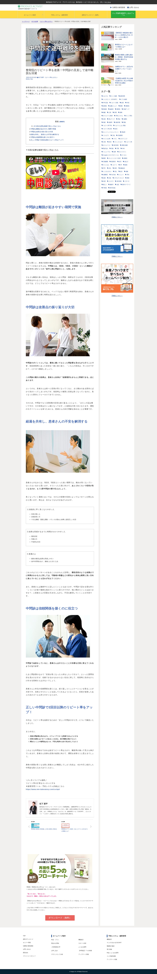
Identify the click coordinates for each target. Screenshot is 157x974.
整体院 (127, 106)
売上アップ (112, 119)
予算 (118, 148)
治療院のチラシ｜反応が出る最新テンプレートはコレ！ (124, 69)
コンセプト (106, 135)
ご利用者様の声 (55, 947)
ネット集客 (114, 96)
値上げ (126, 161)
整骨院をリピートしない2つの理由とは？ (123, 46)
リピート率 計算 (107, 128)
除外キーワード (126, 184)
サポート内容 (82, 943)
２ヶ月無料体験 (111, 956)
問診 (31, 79)
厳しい (105, 184)
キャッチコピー (119, 142)
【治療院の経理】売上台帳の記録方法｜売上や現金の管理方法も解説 (124, 81)
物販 (104, 112)
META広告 (112, 187)
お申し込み (54, 950)
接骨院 (105, 106)
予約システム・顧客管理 (59, 15)
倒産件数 (117, 122)
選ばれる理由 (55, 943)
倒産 (104, 122)
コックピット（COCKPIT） (110, 99)
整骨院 (28, 79)
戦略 (127, 171)
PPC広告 (105, 102)
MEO (115, 168)
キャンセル (106, 164)
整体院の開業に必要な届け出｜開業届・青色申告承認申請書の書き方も (124, 57)
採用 (115, 112)
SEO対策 (119, 181)
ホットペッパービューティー (110, 132)
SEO (110, 142)
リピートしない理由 (120, 125)
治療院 (125, 119)
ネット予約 (129, 115)
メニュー (121, 174)
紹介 (121, 171)
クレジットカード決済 (114, 158)
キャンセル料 (106, 138)
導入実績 (109, 949)
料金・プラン (55, 939)
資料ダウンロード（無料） (91, 15)
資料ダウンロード (28, 939)
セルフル (105, 96)
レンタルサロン (107, 171)
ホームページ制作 (30, 15)
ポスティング (123, 138)
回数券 (125, 158)
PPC (104, 168)
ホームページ (106, 145)
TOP (24, 936)
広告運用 (120, 135)
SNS (123, 148)
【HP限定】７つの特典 (85, 950)
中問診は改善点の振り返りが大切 (41, 132)
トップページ (26, 21)
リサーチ (127, 181)
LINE (104, 142)
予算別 (105, 187)
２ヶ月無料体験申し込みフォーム (123, 14)
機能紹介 (81, 939)
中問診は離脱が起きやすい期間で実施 (43, 129)
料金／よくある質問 (112, 952)
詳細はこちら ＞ (117, 217)
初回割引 (113, 161)
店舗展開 (105, 161)
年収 (128, 102)
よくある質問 (82, 947)
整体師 (105, 109)
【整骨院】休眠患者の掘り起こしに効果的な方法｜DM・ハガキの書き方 (124, 35)
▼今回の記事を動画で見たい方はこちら (47, 126)
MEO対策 (115, 145)
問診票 (123, 132)
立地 (113, 135)
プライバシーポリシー (29, 956)
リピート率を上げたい (46, 21)
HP (121, 164)
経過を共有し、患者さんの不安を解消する (44, 134)
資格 (121, 112)
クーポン (124, 155)
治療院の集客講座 (118, 7)
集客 (126, 164)
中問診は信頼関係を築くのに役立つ (42, 137)
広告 (110, 178)
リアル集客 (124, 99)
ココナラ (111, 181)
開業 (121, 106)
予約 (128, 174)
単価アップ (126, 109)
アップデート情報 (83, 954)
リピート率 (129, 142)
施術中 (111, 184)
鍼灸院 (111, 109)
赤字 (120, 161)
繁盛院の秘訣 (110, 946)
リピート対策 (114, 102)
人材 (110, 112)
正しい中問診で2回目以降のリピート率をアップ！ (47, 140)
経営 (122, 102)
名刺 (104, 119)
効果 (114, 151)
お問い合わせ (134, 7)
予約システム (119, 115)
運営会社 (25, 952)
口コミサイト (122, 151)
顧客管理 (122, 96)
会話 (118, 184)
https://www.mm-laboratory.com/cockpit (43, 789)
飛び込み (105, 148)
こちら (108, 2)
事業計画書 (125, 145)
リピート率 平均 (107, 125)
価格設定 (122, 168)
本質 (104, 181)
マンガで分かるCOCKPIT (114, 942)
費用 (104, 158)
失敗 (112, 148)
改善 (104, 178)
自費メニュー (113, 106)
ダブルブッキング (119, 178)
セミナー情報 (27, 942)
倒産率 (110, 122)
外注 (110, 168)
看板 (124, 122)
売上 (116, 171)
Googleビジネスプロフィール (111, 155)
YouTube (113, 174)
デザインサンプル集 (57, 954)
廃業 (128, 178)
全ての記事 (35, 21)
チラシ (115, 138)
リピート (114, 164)
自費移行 (105, 174)
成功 (116, 128)
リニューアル (106, 151)
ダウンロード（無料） (59, 917)
